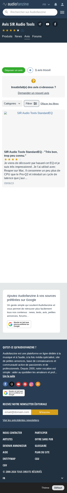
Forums (37, 36)
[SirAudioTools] (47, 24)
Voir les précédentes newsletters (21, 420)
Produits (7, 36)
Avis (27, 36)
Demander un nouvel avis (33, 93)
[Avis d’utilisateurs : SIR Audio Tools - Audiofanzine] (16, 4)
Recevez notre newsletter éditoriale (25, 404)
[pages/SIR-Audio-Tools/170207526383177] (55, 24)
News (18, 36)
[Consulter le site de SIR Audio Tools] (40, 24)
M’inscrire (44, 412)
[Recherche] (6, 12)
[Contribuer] (30, 70)
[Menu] (62, 12)
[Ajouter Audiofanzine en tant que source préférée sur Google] (19, 324)
